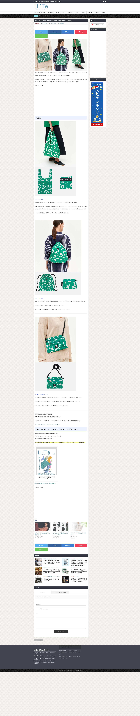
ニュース (103, 12)
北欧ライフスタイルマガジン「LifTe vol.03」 (45, 483)
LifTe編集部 (62, 23)
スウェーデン (50, 12)
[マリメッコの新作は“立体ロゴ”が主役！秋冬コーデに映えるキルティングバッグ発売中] (61, 526)
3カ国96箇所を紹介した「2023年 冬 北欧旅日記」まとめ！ (69, 656)
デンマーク (43, 12)
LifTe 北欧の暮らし (41, 650)
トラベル (96, 12)
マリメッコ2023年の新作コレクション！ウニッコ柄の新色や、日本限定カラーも (43, 533)
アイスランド (63, 12)
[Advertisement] (61, 102)
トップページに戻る (38, 640)
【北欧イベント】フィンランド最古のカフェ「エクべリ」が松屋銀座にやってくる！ (51, 571)
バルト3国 (90, 12)
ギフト (83, 12)
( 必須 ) (38, 604)
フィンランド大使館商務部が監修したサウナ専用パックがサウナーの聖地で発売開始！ (79, 580)
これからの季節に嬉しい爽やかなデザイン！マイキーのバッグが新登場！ (78, 533)
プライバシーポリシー (63, 658)
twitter (103, 1)
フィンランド (37, 12)
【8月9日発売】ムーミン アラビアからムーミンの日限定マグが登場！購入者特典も (79, 571)
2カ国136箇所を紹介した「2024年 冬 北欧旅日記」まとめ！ (70, 650)
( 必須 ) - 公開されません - (42, 608)
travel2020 (50, 576)
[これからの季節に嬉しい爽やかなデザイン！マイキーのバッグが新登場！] (78, 526)
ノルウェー (56, 12)
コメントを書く (53, 23)
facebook (105, 1)
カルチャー (70, 12)
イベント (77, 12)
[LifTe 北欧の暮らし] (41, 9)
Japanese (96, 24)
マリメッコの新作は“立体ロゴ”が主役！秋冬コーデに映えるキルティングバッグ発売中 (61, 533)
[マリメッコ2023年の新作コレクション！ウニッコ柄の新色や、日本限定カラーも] (43, 526)
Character (49, 558)
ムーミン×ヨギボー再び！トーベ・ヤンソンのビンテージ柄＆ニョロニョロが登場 (51, 562)
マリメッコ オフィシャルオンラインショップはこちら (48, 424)
